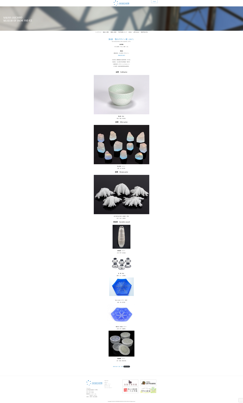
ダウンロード (126, 366)
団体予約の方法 (144, 32)
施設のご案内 (106, 32)
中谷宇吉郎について (122, 32)
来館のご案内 (113, 32)
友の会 (130, 32)
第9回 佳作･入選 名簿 (118, 366)
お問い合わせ (136, 32)
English (154, 1)
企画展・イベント (107, 384)
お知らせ (105, 382)
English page (106, 380)
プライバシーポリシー (108, 387)
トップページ (98, 32)
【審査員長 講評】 (121, 55)
